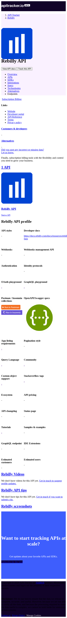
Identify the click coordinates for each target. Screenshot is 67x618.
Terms (10, 119)
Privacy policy (14, 122)
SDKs (10, 80)
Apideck (40, 582)
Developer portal (15, 114)
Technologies (14, 88)
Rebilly (11, 17)
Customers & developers (14, 128)
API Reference (14, 117)
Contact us (5, 615)
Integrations (13, 82)
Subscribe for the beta (12, 561)
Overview (12, 74)
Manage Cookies (33, 615)
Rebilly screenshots (16, 506)
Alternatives (13, 91)
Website (11, 111)
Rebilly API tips (14, 490)
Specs (10, 85)
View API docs (9, 69)
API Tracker (13, 15)
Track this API (24, 69)
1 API (5, 167)
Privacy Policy (18, 615)
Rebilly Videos (12, 474)
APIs (9, 77)
